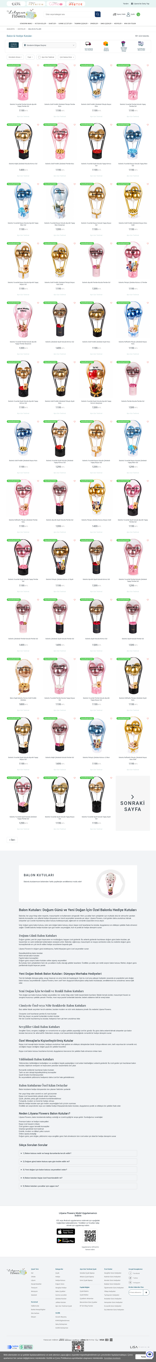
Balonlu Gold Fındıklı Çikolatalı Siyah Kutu (96, 342)
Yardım (126, 4)
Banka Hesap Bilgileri (38, 1309)
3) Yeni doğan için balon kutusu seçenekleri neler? (45, 1170)
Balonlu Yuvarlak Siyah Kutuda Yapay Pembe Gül (23, 580)
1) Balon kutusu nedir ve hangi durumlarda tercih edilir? (47, 1153)
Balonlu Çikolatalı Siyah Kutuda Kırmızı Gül (60, 342)
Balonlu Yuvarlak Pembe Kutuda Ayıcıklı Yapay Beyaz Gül (96, 699)
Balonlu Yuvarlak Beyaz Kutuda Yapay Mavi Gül (132, 165)
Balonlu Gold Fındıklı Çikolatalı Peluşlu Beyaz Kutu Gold (60, 283)
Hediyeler (118, 23)
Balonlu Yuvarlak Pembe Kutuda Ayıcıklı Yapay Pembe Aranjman (23, 343)
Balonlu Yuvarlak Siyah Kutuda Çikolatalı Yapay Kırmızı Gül (59, 461)
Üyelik (132, 14)
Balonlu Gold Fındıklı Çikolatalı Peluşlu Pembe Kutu (60, 105)
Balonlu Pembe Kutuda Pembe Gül (133, 401)
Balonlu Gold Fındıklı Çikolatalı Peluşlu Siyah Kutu (59, 402)
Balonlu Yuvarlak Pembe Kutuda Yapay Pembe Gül (133, 105)
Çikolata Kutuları (60, 1299)
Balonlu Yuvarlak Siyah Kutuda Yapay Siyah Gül (96, 818)
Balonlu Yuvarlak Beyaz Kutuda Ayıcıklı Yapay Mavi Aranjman (59, 224)
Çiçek (57, 1273)
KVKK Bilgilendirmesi (62, 1320)
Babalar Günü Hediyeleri (112, 1284)
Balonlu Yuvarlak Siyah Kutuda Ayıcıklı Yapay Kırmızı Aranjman (96, 402)
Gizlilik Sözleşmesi (61, 1328)
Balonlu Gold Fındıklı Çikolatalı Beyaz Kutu (23, 460)
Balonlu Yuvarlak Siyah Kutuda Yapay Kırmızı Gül (96, 165)
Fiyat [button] (29, 57)
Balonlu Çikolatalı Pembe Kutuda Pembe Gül (23, 639)
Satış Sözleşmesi (61, 1324)
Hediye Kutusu (60, 1280)
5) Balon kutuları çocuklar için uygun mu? (41, 1186)
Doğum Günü (59, 1284)
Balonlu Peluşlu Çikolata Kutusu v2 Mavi (96, 757)
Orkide (33, 1277)
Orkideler (94, 23)
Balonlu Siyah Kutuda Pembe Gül (133, 639)
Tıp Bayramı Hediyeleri (111, 1295)
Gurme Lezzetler (65, 23)
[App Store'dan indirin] (66, 1232)
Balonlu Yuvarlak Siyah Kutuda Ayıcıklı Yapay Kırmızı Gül (23, 402)
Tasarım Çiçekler (81, 23)
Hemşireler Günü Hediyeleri (113, 1302)
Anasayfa (11, 29)
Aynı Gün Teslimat (48, 57)
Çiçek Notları (84, 1295)
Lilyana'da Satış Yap (141, 4)
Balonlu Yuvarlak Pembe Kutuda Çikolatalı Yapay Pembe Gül (133, 580)
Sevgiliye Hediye (60, 1288)
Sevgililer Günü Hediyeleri (112, 1273)
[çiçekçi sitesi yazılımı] (139, 1347)
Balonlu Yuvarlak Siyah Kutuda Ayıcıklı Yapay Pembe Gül (133, 521)
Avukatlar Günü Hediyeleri (113, 1299)
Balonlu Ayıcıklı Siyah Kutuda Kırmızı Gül (96, 579)
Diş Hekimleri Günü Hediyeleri (114, 1310)
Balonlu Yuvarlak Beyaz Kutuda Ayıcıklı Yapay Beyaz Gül (23, 283)
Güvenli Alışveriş (60, 1317)
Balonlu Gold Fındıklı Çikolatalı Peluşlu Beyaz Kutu (96, 105)
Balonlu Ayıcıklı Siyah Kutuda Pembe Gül (59, 520)
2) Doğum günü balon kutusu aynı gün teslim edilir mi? (46, 1161)
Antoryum (34, 1291)
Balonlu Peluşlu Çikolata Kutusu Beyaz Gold (96, 520)
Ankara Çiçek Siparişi (87, 1277)
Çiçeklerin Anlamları (86, 1298)
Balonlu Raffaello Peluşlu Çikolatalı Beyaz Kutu (133, 343)
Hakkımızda (35, 1306)
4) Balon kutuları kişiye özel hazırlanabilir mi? (42, 1178)
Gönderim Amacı (26, 23)
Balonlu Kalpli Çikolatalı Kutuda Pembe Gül (60, 757)
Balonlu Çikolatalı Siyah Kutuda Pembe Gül (60, 639)
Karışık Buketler (36, 1284)
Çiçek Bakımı (84, 1291)
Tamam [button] (144, 1357)
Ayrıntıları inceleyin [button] (112, 1358)
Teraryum (34, 1288)
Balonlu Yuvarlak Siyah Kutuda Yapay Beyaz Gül (59, 818)
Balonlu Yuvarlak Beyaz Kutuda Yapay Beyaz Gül (96, 224)
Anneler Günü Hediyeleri (112, 1280)
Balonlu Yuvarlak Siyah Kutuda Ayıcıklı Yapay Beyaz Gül (23, 758)
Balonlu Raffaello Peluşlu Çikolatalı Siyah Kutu (133, 699)
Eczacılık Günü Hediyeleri (112, 1306)
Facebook (136, 1273)
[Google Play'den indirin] (66, 1240)
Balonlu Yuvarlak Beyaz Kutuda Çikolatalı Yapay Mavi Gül (133, 461)
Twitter (135, 1278)
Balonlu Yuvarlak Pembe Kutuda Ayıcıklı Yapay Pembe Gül (23, 105)
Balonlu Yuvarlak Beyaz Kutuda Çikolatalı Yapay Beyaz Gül (96, 461)
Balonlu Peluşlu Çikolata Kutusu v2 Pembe (133, 282)
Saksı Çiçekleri (60, 1291)
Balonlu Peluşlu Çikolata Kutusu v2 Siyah (59, 579)
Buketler (52, 23)
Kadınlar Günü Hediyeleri (112, 1277)
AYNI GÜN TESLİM (130, 23)
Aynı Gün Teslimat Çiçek (63, 1306)
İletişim (33, 1317)
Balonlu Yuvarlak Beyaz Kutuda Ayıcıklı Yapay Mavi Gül (23, 224)
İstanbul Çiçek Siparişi (87, 1273)
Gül (32, 1273)
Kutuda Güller (40, 23)
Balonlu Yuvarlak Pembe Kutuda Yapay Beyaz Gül (60, 699)
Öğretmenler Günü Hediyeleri (114, 1288)
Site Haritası (35, 1313)
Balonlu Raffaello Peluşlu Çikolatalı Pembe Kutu (23, 521)
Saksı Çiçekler (106, 23)
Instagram (136, 1283)
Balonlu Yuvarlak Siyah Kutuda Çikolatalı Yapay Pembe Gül (23, 818)
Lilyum (33, 1280)
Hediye (57, 1277)
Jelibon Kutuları (60, 1302)
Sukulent (34, 1295)
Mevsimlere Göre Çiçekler (88, 1302)
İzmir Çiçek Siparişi (86, 1280)
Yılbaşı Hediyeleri (110, 1291)
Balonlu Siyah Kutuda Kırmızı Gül (96, 639)
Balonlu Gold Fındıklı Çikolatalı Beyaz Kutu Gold (133, 224)
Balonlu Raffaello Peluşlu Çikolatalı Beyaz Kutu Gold (133, 758)
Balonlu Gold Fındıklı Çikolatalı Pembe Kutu (59, 164)
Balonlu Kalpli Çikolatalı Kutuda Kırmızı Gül (23, 164)
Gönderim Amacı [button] (15, 57)
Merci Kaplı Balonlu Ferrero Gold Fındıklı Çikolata (23, 699)
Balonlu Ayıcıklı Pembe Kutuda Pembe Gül (96, 282)
